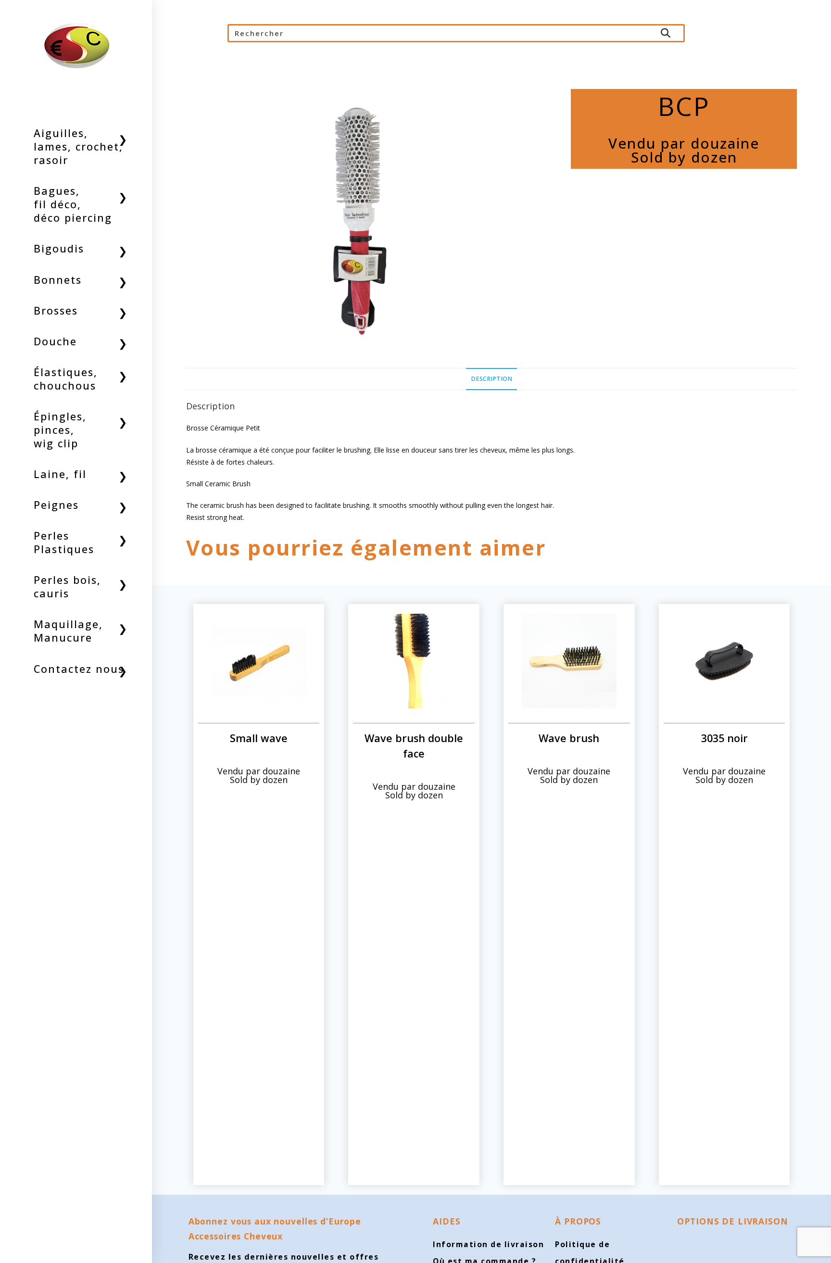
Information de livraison (488, 1244)
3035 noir (724, 738)
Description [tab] (491, 379)
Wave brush (569, 738)
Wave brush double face (414, 745)
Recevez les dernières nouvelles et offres (284, 1256)
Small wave (259, 738)
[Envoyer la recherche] (666, 33)
